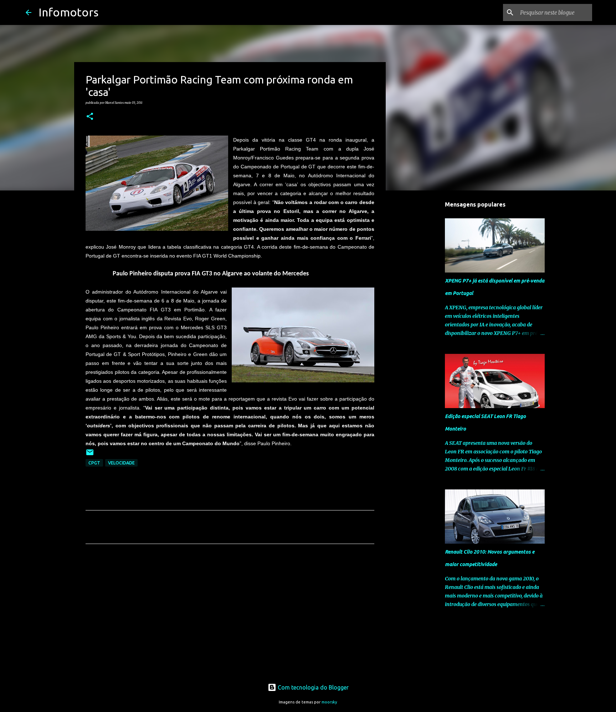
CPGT (94, 463)
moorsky (329, 702)
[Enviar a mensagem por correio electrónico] (90, 455)
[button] (90, 116)
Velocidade (121, 463)
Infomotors (68, 12)
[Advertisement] (230, 616)
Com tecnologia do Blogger (312, 687)
